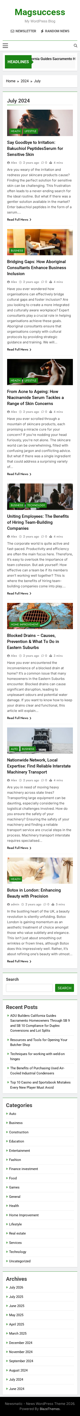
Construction (18, 1132)
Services (15, 1243)
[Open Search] (75, 45)
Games (14, 1187)
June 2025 (16, 1306)
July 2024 (16, 1380)
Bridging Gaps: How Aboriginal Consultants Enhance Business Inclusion (36, 267)
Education (16, 1141)
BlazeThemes (50, 1409)
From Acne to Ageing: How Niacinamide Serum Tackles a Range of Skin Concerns (35, 397)
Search (12, 979)
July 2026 (16, 1287)
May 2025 (16, 1315)
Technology (36, 505)
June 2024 (16, 1389)
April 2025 (16, 1324)
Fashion (15, 1160)
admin (15, 904)
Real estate (17, 1233)
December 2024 (20, 1343)
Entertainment (19, 1151)
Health (15, 131)
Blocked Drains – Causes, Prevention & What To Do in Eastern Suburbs (33, 641)
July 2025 (16, 1297)
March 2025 (17, 1333)
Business (17, 251)
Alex (14, 162)
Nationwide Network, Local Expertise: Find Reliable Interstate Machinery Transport (39, 766)
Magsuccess (40, 12)
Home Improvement (24, 624)
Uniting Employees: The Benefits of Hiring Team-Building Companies (38, 522)
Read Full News (17, 219)
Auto (14, 749)
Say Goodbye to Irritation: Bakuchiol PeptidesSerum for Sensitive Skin (35, 148)
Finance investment (23, 1169)
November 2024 (20, 1352)
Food (13, 1178)
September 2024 (21, 1361)
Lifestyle (30, 131)
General (14, 1197)
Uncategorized (19, 1261)
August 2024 (18, 1370)
